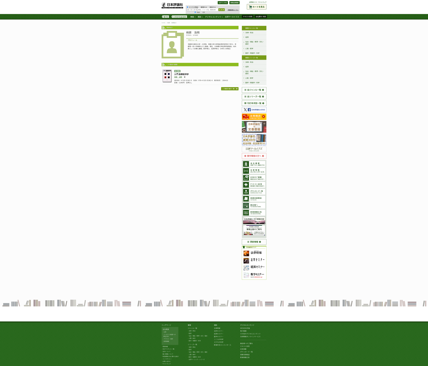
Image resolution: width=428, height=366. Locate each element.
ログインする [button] (223, 3)
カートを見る (259, 6)
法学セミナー (218, 331)
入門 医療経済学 (181, 74)
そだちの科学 (218, 342)
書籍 (189, 325)
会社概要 (166, 329)
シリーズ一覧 (192, 344)
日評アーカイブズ (232, 16)
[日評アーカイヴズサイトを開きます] (254, 149)
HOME (163, 23)
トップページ (166, 325)
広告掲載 (243, 349)
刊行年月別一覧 (254, 103)
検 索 (222, 10)
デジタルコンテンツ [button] (213, 16)
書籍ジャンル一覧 (251, 28)
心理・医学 (249, 48)
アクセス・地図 (168, 339)
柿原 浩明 (178, 77)
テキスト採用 (245, 346)
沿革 (165, 332)
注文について (167, 351)
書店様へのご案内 (246, 343)
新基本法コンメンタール (222, 345)
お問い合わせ (167, 361)
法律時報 (217, 328)
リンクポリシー (167, 359)
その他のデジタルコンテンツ (250, 334)
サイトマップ (262, 2)
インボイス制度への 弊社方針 (169, 335)
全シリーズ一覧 (254, 96)
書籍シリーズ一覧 (251, 57)
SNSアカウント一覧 (168, 349)
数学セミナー (218, 336)
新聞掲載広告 (245, 357)
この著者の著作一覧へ (229, 89)
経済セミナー (218, 334)
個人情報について (168, 354)
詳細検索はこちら (233, 10)
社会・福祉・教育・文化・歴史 (254, 43)
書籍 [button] (192, 16)
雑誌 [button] (200, 16)
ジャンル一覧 (192, 328)
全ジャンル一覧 (254, 89)
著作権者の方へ (254, 155)
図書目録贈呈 (245, 354)
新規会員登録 (234, 3)
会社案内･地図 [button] (261, 16)
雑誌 (215, 325)
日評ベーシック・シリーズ (197, 359)
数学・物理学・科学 (252, 53)
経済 (247, 37)
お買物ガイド (253, 2)
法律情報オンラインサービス (250, 336)
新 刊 (166, 16)
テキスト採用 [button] (247, 16)
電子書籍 (243, 331)
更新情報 (254, 241)
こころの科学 (218, 339)
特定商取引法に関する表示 (171, 356)
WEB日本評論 (245, 328)
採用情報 (166, 341)
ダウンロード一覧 (246, 352)
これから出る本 (179, 16)
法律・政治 (249, 32)
